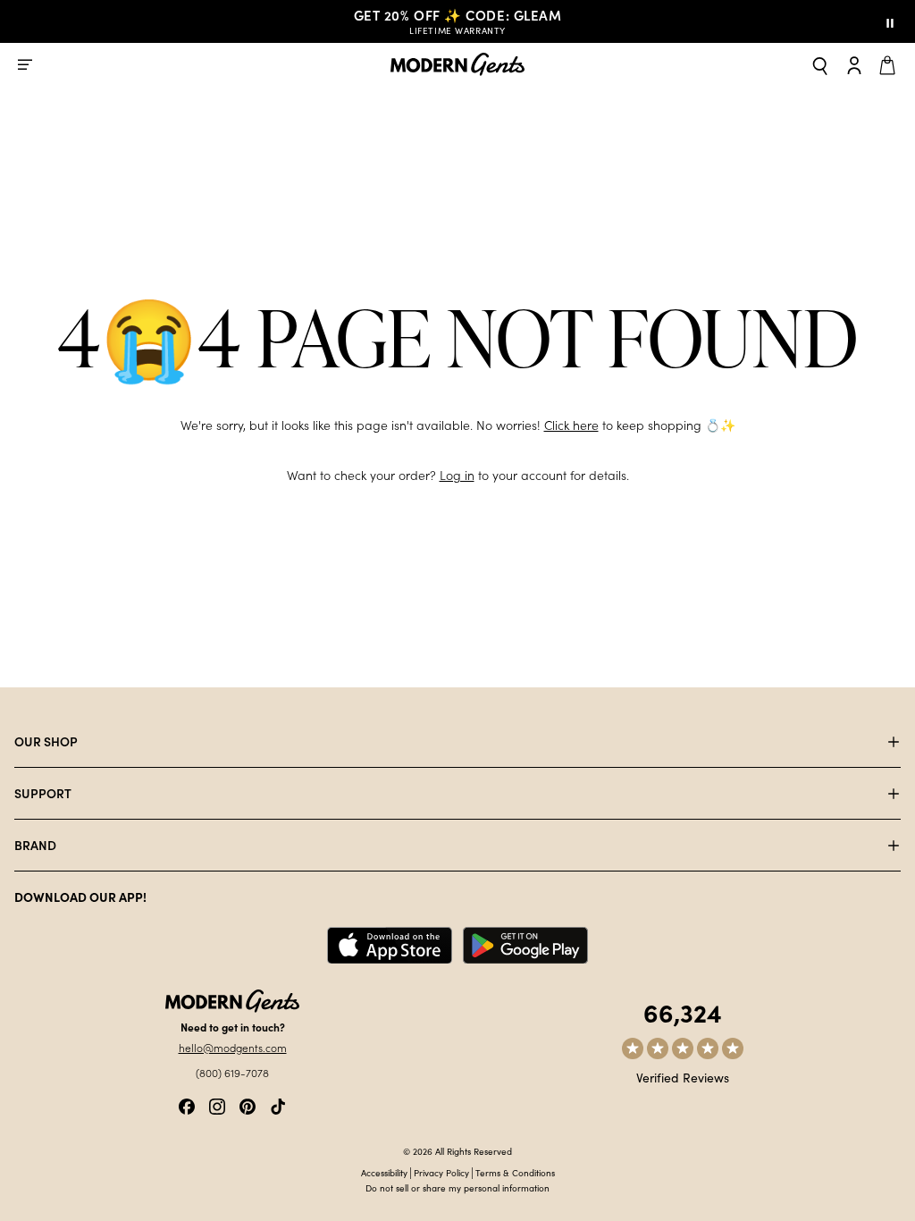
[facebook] (187, 1104)
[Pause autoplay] (890, 21)
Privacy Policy (441, 1172)
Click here (571, 425)
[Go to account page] (854, 64)
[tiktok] (278, 1104)
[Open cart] (890, 64)
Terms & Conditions (515, 1172)
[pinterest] (247, 1104)
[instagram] (217, 1104)
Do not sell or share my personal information (457, 1187)
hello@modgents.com (233, 1047)
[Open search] (820, 65)
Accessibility (384, 1172)
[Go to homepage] (457, 65)
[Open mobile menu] (25, 64)
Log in (457, 475)
